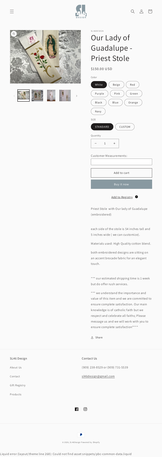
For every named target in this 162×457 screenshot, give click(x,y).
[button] (12, 11)
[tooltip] (136, 196)
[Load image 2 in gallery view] (37, 95)
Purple (99, 93)
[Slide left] (14, 95)
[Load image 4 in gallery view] (65, 95)
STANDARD (102, 127)
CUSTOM (124, 127)
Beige (116, 84)
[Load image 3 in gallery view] (51, 95)
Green (134, 93)
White (99, 84)
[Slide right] (76, 95)
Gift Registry (17, 385)
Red (132, 84)
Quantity (96, 135)
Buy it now (121, 184)
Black (98, 102)
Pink (117, 93)
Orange (133, 102)
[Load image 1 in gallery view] (23, 95)
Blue (115, 102)
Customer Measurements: (109, 156)
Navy (98, 111)
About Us (16, 367)
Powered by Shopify (90, 442)
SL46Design (75, 442)
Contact (15, 376)
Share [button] (99, 337)
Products (16, 394)
